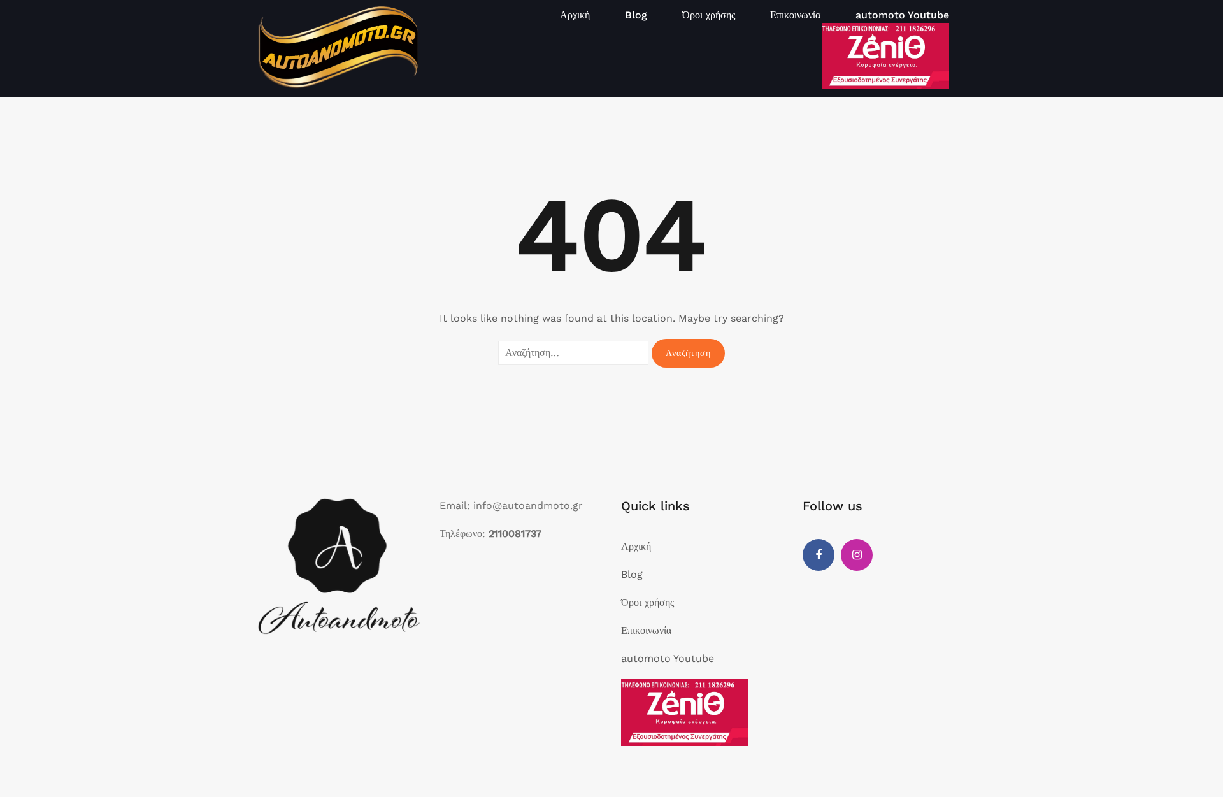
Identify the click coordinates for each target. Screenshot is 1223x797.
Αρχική (575, 15)
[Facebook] (818, 555)
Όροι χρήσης (708, 15)
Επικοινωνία (795, 15)
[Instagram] (857, 555)
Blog (636, 15)
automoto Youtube (902, 15)
